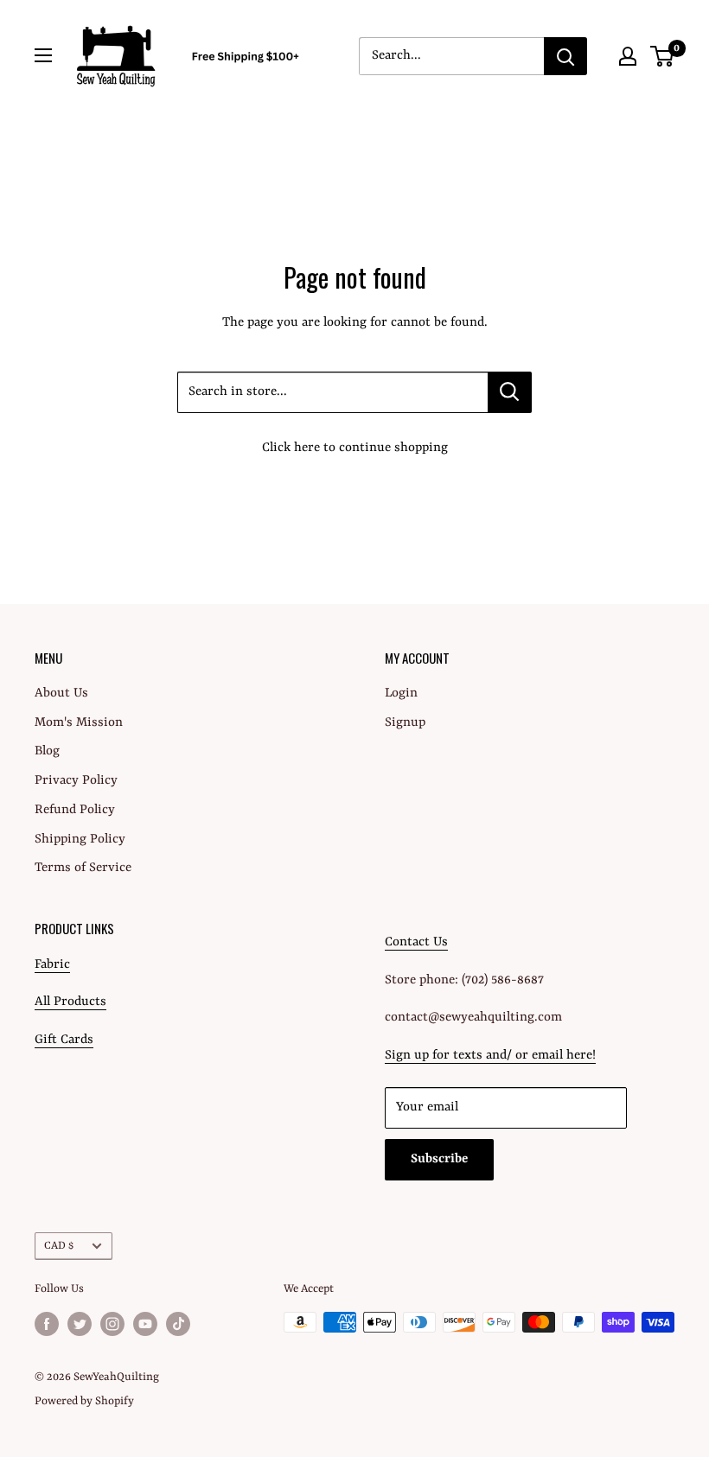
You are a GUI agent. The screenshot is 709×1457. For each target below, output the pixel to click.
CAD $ (58, 1245)
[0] (663, 56)
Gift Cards (64, 1040)
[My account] (627, 56)
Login (401, 693)
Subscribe (439, 1159)
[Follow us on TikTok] (178, 1324)
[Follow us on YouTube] (145, 1324)
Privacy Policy (76, 780)
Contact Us (416, 942)
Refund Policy (75, 810)
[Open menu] (43, 55)
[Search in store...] (510, 392)
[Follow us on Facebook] (47, 1324)
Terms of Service (83, 868)
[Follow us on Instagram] (112, 1324)
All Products (70, 1002)
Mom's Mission (79, 723)
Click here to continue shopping (355, 448)
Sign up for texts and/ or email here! (490, 1055)
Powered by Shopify (84, 1401)
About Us (61, 693)
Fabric (52, 965)
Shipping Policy (80, 839)
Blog (47, 751)
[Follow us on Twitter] (79, 1324)
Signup (405, 723)
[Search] (565, 56)
